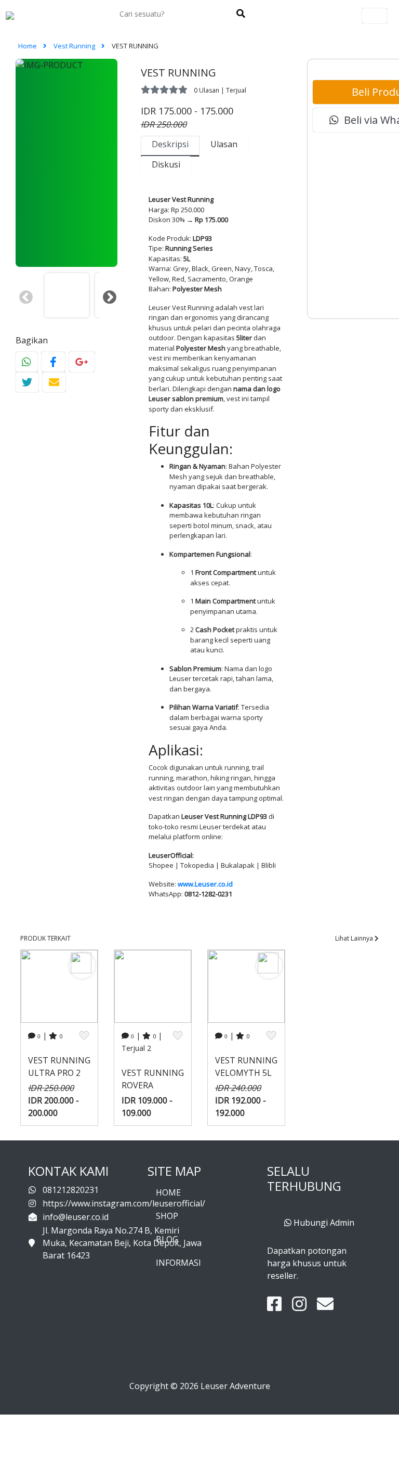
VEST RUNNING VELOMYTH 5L (246, 1066)
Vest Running (75, 45)
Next (107, 295)
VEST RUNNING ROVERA (153, 1079)
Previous (23, 295)
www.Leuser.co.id (205, 884)
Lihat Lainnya (355, 938)
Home (28, 45)
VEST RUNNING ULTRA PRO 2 (59, 1066)
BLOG (167, 1239)
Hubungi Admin (322, 1222)
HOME (168, 1192)
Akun (374, 16)
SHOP (167, 1216)
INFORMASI (178, 1262)
